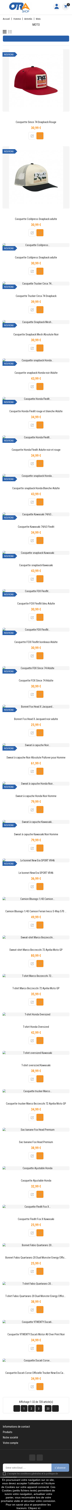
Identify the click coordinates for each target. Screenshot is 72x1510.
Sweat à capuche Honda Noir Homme (36, 796)
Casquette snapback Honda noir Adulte (36, 373)
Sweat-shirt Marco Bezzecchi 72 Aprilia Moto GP (36, 950)
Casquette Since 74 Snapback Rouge (36, 122)
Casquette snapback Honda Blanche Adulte (36, 488)
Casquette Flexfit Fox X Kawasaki (36, 1219)
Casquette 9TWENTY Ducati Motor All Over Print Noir (36, 1334)
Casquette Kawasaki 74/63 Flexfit (36, 526)
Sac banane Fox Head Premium (36, 1142)
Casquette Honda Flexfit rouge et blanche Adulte (36, 411)
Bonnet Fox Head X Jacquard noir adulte (36, 719)
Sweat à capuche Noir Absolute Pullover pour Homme (36, 757)
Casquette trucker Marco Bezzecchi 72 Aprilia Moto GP (36, 1103)
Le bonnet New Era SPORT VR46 (36, 873)
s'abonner (60, 1467)
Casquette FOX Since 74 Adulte (36, 680)
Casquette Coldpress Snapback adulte (36, 219)
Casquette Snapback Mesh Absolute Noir (36, 334)
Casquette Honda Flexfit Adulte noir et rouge (36, 449)
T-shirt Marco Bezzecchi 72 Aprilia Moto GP (36, 988)
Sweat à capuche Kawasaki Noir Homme (36, 834)
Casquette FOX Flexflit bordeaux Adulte (36, 642)
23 (48, 1408)
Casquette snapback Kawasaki (36, 565)
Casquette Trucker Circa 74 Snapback (36, 296)
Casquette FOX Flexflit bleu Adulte (36, 603)
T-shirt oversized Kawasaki (36, 1065)
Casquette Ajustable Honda (36, 1180)
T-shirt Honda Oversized (36, 1027)
